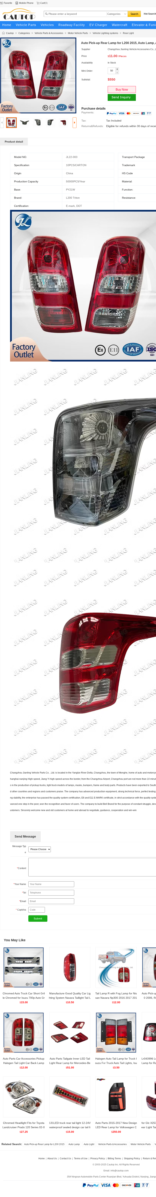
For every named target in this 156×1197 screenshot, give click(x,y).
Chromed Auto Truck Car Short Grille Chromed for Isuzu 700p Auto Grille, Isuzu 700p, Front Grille (24, 998)
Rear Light (128, 33)
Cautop (10, 33)
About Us (52, 1158)
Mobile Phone (26, 3)
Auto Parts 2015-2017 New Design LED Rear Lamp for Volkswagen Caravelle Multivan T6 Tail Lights (116, 1127)
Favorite (8, 3)
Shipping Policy (132, 1158)
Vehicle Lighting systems (105, 33)
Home (41, 1158)
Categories (24, 33)
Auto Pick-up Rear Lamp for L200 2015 (44, 1144)
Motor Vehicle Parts (78, 33)
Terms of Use (81, 1158)
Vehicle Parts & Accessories (49, 33)
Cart (42, 3)
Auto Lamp (74, 1144)
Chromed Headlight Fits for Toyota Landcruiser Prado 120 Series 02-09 (23, 1127)
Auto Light (89, 1144)
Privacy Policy (97, 1158)
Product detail (14, 141)
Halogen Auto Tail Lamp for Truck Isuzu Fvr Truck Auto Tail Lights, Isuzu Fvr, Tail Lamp (116, 1063)
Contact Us (65, 1158)
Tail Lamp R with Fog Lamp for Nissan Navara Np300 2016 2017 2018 (116, 998)
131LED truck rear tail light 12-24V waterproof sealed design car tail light (70, 1127)
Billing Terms (114, 1158)
